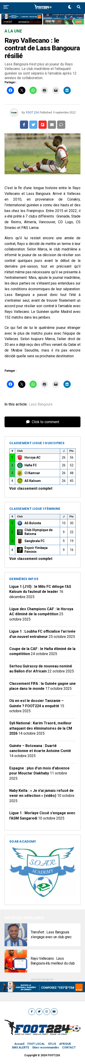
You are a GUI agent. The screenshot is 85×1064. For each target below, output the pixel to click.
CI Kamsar (32, 473)
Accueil (19, 1043)
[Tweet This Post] (33, 125)
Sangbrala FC (34, 541)
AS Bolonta (32, 523)
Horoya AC (32, 457)
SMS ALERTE (20, 1047)
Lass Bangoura (40, 404)
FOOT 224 (32, 112)
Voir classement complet (30, 488)
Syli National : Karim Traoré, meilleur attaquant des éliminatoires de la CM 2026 (40, 728)
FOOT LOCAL (36, 1043)
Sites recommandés (45, 1047)
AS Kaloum (32, 481)
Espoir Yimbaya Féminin (36, 550)
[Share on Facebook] (24, 125)
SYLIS (52, 1043)
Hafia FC (30, 465)
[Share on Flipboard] (43, 125)
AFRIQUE (65, 1043)
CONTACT (69, 1047)
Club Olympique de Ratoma (38, 532)
